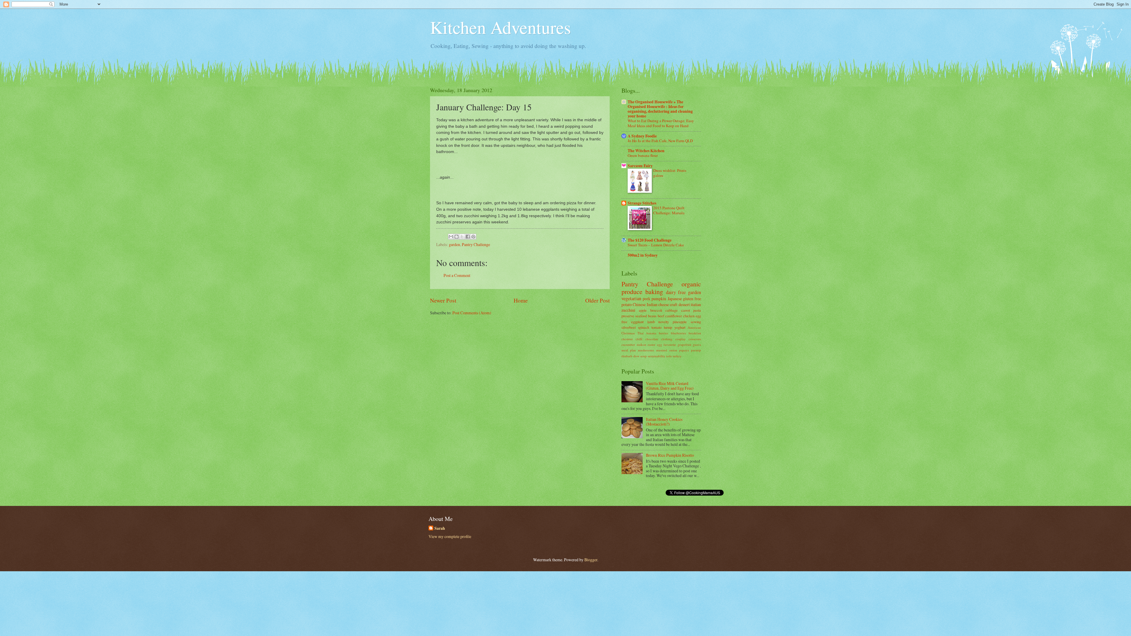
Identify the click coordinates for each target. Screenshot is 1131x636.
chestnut (627, 339)
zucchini (628, 310)
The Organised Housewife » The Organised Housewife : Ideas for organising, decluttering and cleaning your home (660, 109)
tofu (669, 356)
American (694, 327)
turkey (677, 356)
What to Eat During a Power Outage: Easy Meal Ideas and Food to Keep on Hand (661, 123)
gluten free (692, 298)
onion (673, 350)
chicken (689, 315)
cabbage (671, 310)
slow (636, 356)
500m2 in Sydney (643, 255)
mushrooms (646, 350)
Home (521, 300)
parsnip (696, 350)
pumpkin (659, 298)
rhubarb (626, 356)
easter (651, 344)
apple (643, 310)
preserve (627, 315)
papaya (684, 350)
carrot (685, 310)
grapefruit (684, 344)
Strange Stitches (642, 203)
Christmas (628, 333)
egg (659, 344)
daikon (641, 344)
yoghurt (679, 327)
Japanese (675, 298)
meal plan (628, 350)
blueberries (678, 333)
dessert (684, 304)
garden (454, 244)
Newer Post (443, 300)
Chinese (639, 304)
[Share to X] (462, 237)
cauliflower (673, 315)
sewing (696, 321)
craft (673, 304)
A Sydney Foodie (642, 136)
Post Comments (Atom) (471, 312)
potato (626, 304)
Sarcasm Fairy (640, 166)
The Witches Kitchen (646, 151)
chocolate (651, 339)
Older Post (597, 300)
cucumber (628, 344)
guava (697, 344)
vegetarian (631, 298)
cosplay (680, 339)
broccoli (656, 310)
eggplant (637, 321)
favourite (670, 344)
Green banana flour (643, 155)
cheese (663, 304)
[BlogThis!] (456, 237)
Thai (640, 333)
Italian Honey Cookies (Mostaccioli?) (664, 421)
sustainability (656, 356)
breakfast (695, 333)
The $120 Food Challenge (650, 240)
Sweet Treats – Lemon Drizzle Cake (656, 245)
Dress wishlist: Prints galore (669, 173)
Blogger (590, 559)
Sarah (439, 528)
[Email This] (451, 237)
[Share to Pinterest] (473, 237)
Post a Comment (457, 275)
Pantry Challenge (476, 244)
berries (663, 333)
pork (646, 298)
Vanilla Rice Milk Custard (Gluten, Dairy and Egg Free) (670, 386)
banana (651, 333)
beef (661, 315)
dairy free (676, 292)
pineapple (680, 321)
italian (696, 304)
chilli (639, 339)
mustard (661, 350)
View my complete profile (450, 536)
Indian (652, 304)
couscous (695, 339)
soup (643, 356)
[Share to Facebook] (468, 237)
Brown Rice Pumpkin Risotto (670, 455)
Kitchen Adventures (500, 27)
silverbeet (628, 327)
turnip (668, 327)
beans (652, 315)
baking (654, 291)
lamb (651, 321)
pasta (697, 310)
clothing (666, 339)
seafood (641, 315)
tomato (657, 327)
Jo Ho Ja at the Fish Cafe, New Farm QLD (660, 140)
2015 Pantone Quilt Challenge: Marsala (668, 210)
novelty (663, 321)
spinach (643, 327)
